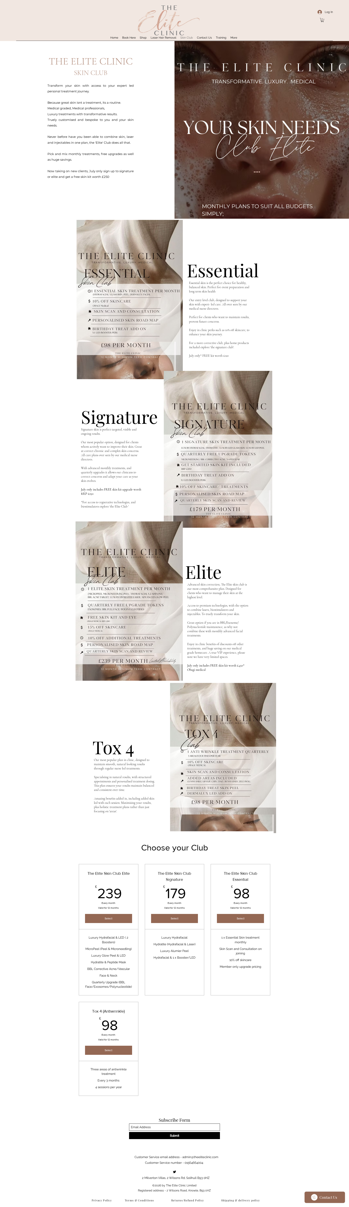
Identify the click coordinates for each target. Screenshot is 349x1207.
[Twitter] (174, 1172)
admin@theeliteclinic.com (200, 1157)
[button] (322, 20)
